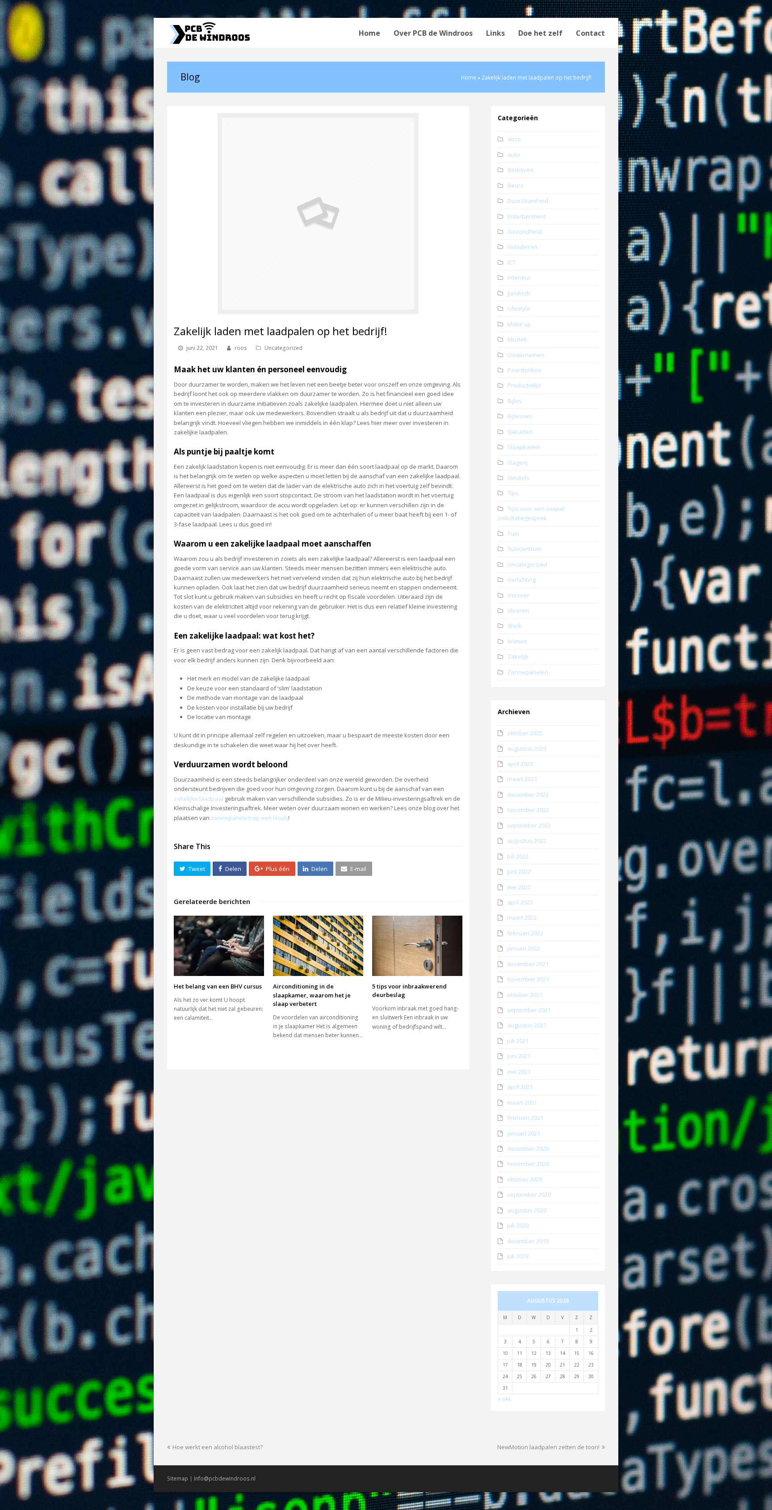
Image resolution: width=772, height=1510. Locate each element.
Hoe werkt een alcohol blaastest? (217, 1447)
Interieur (519, 277)
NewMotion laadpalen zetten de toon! (548, 1447)
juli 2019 (518, 1256)
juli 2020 (518, 1225)
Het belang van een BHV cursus (218, 986)
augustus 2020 (526, 1210)
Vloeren (518, 610)
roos (241, 348)
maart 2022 (522, 917)
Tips (513, 493)
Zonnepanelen (528, 672)
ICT (512, 262)
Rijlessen (520, 416)
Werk (515, 626)
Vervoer (518, 595)
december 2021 (528, 964)
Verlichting (522, 580)
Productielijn (524, 385)
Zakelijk (518, 656)
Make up (519, 324)
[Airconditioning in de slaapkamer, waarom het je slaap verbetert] (318, 946)
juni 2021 (519, 1056)
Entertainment (527, 216)
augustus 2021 (526, 1025)
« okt (504, 1399)
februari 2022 (525, 933)
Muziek (517, 339)
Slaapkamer (524, 447)
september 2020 (529, 1194)
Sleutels (518, 478)
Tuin (513, 534)
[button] (192, 869)
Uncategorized (283, 348)
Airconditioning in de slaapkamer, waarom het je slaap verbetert (312, 995)
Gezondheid (524, 231)
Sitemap (177, 1478)
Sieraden (520, 432)
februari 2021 (525, 1118)
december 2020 (528, 1148)
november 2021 (528, 979)
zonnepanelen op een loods (249, 818)
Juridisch (519, 293)
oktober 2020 (524, 1179)
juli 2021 (518, 1041)
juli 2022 (518, 856)
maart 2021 (522, 1102)
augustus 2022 (526, 841)
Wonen (517, 641)
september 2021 (529, 1010)
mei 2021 (519, 1072)
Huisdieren (522, 247)
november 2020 (528, 1164)
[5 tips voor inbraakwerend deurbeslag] (417, 946)
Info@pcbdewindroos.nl (225, 1478)
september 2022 (529, 825)
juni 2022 (519, 871)
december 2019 (528, 1241)
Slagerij (518, 462)
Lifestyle (519, 308)
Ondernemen (526, 355)
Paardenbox (524, 370)
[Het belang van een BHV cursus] (219, 946)
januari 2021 (523, 1133)
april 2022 (520, 902)
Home (468, 77)
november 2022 (528, 810)
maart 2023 (522, 779)
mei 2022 (519, 887)
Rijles (515, 401)
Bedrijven (520, 170)
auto (514, 155)
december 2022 (528, 795)
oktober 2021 (524, 995)
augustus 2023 (526, 748)
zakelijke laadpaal (198, 799)
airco (514, 139)
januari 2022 (523, 948)
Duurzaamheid (528, 201)
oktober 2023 (524, 733)
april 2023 (520, 764)
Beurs (516, 185)
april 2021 (520, 1087)
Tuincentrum (524, 549)
